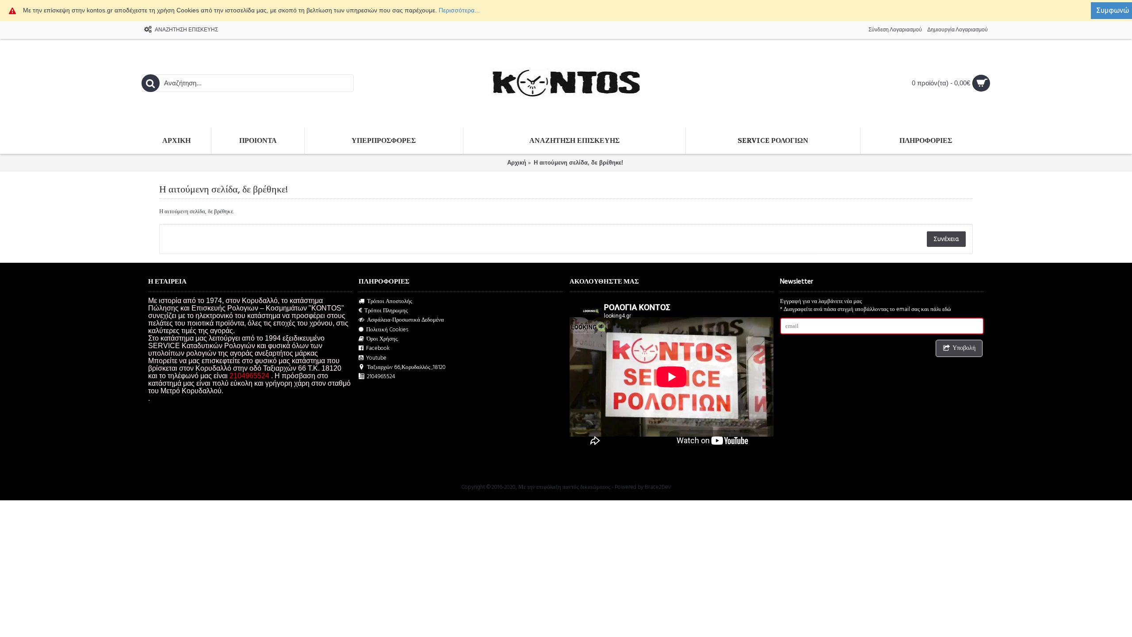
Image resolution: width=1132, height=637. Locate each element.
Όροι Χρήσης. (382, 339)
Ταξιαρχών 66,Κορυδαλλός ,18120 (406, 367)
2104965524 (381, 376)
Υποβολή (963, 348)
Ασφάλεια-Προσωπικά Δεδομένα (405, 320)
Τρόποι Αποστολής (389, 301)
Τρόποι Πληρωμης (386, 311)
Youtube (376, 358)
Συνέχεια (946, 238)
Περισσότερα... (459, 10)
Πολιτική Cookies (387, 330)
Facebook (378, 348)
